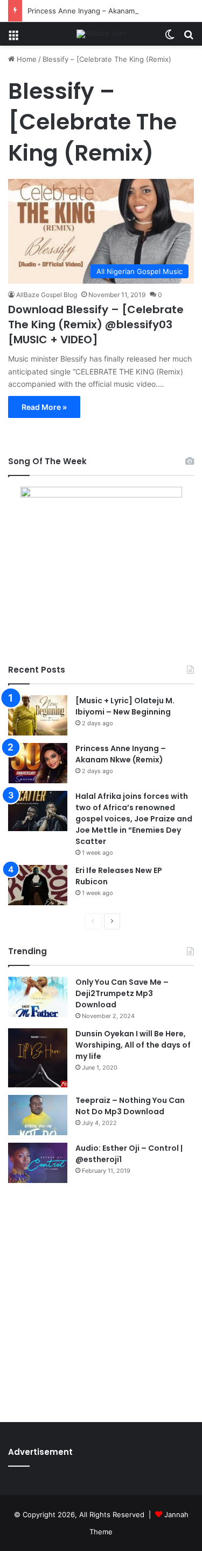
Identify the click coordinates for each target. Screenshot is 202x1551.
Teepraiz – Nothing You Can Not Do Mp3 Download (130, 1106)
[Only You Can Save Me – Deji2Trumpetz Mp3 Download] (37, 997)
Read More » (44, 407)
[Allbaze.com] (101, 34)
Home (26, 59)
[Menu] (13, 38)
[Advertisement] (101, 1300)
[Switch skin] (169, 38)
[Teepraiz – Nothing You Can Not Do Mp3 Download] (37, 1115)
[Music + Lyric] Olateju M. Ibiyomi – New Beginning (125, 706)
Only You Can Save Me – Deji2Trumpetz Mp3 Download (122, 993)
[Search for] (188, 38)
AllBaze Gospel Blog (46, 295)
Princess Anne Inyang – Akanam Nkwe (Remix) (105, 10)
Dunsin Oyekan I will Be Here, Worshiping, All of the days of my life (133, 1045)
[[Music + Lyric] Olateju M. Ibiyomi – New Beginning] (37, 715)
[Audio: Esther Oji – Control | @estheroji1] (37, 1163)
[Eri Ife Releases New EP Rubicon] (37, 885)
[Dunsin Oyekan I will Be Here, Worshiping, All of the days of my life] (37, 1057)
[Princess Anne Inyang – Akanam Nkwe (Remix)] (37, 763)
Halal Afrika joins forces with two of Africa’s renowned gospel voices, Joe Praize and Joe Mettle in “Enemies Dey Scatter (133, 819)
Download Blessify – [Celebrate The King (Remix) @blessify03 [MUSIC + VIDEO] (96, 324)
